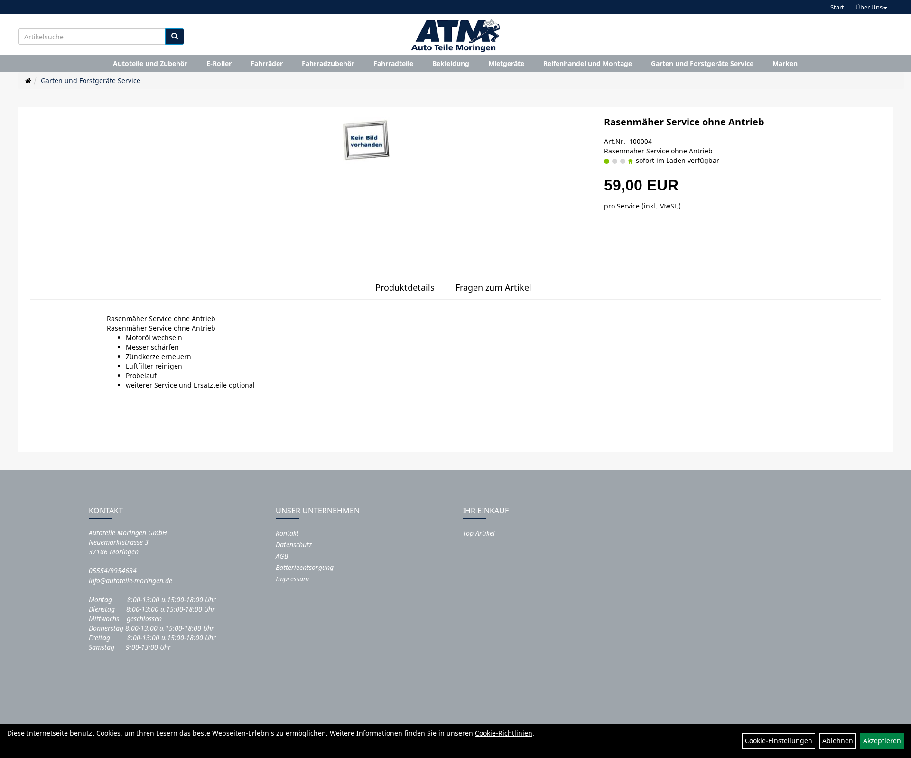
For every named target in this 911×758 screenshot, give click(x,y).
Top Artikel (479, 533)
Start (837, 7)
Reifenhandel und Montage (587, 63)
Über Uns (869, 7)
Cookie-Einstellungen (778, 740)
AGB (282, 555)
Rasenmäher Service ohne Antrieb (684, 121)
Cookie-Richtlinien (503, 733)
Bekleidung (450, 63)
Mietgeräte (506, 63)
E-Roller (219, 63)
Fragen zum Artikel (493, 287)
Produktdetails (405, 287)
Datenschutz (294, 544)
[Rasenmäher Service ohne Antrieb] (366, 140)
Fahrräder (267, 63)
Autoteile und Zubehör (150, 63)
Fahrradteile (393, 63)
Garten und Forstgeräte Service (702, 63)
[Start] (28, 80)
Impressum (292, 578)
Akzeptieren (882, 740)
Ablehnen (837, 740)
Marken (785, 63)
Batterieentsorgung (305, 567)
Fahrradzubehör (328, 63)
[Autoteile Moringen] (455, 35)
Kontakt (287, 533)
